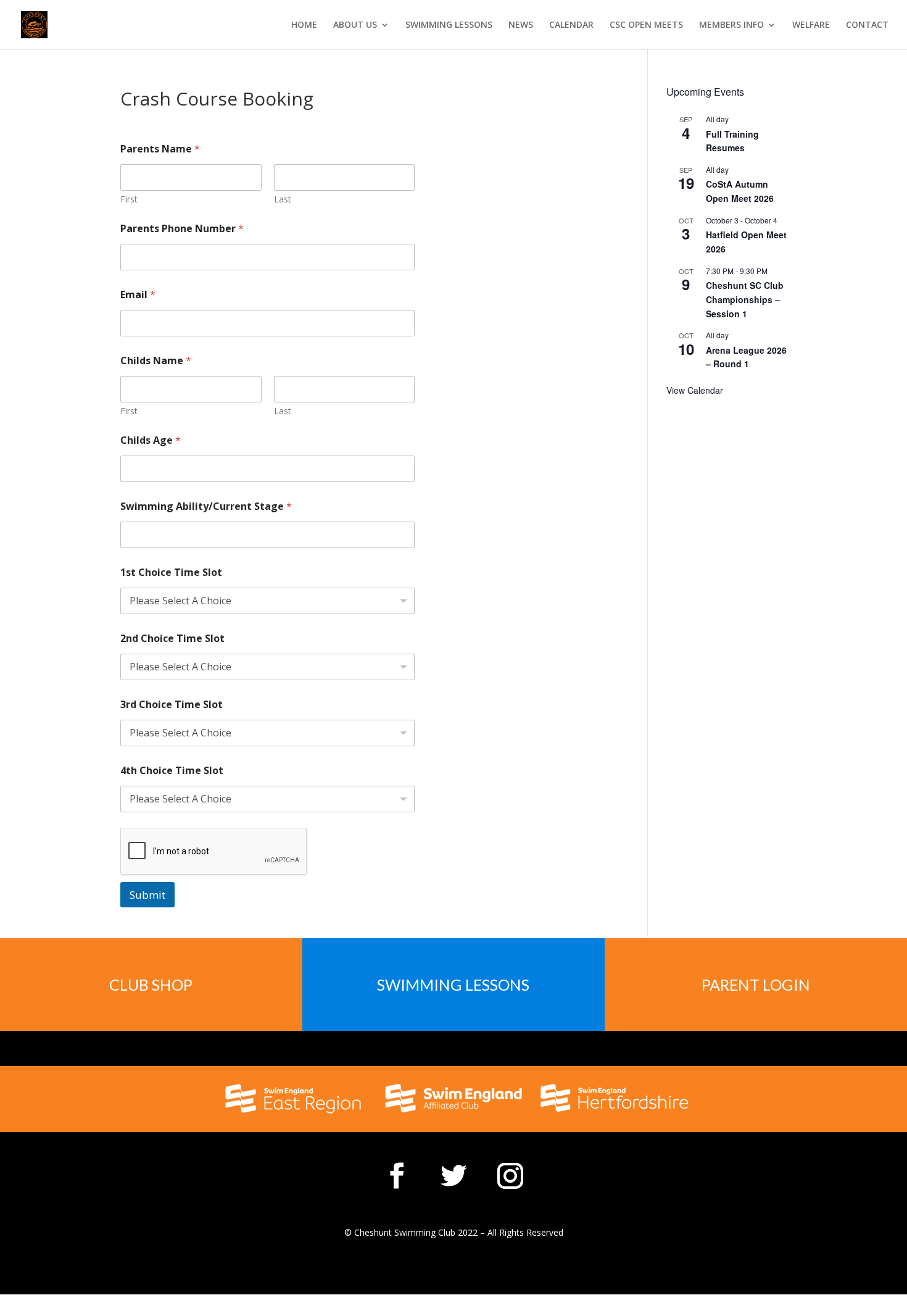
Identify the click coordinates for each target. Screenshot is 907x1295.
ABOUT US (355, 25)
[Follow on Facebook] (397, 1176)
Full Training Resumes (732, 141)
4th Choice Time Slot (171, 771)
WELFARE (811, 25)
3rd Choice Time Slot (171, 704)
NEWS (520, 25)
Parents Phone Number (182, 229)
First (129, 199)
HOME (304, 25)
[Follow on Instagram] (510, 1176)
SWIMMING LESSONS (448, 25)
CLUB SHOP (151, 984)
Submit (147, 895)
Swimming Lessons (453, 984)
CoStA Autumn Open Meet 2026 (740, 191)
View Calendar (694, 390)
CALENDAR (571, 25)
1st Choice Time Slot (171, 572)
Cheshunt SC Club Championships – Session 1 (745, 299)
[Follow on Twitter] (453, 1176)
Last (282, 199)
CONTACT (867, 25)
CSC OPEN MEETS (646, 25)
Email (137, 295)
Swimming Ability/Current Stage (206, 506)
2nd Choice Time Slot (172, 638)
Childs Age (150, 440)
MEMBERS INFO (731, 25)
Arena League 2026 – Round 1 (746, 357)
